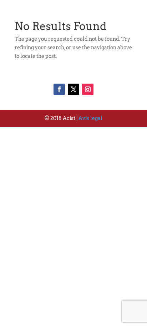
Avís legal (90, 118)
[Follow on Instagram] (87, 89)
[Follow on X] (73, 89)
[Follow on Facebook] (59, 89)
